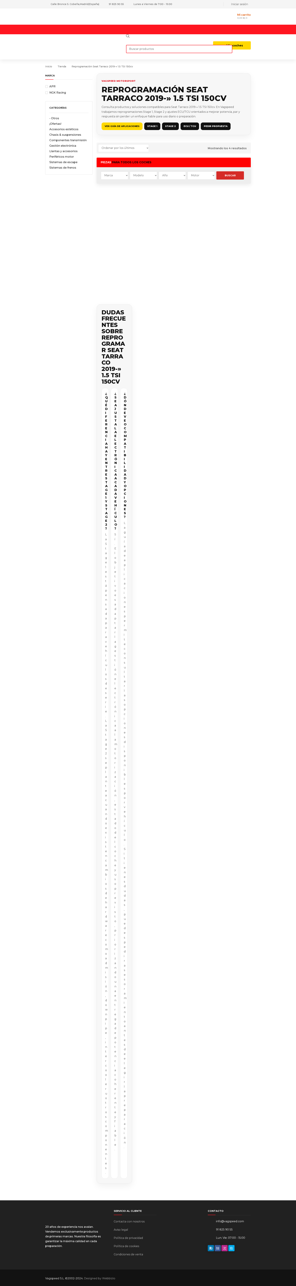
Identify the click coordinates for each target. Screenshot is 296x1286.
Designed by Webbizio (99, 1278)
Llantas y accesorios (63, 151)
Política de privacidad (128, 1238)
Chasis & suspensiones (65, 134)
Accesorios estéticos (63, 129)
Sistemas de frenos (62, 167)
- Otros (54, 118)
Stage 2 (170, 126)
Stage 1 (152, 126)
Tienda (62, 66)
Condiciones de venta (128, 1254)
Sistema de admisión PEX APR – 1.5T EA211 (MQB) (113, 220)
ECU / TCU (190, 126)
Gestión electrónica (62, 145)
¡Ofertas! (55, 123)
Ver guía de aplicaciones (122, 126)
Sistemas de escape (63, 162)
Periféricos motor (61, 156)
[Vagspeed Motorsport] (79, 16)
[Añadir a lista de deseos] (125, 196)
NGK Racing (57, 92)
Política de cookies (126, 1246)
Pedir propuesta (215, 126)
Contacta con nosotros (129, 1221)
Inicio (48, 66)
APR (52, 86)
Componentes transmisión (68, 140)
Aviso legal (121, 1229)
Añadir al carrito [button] (114, 254)
